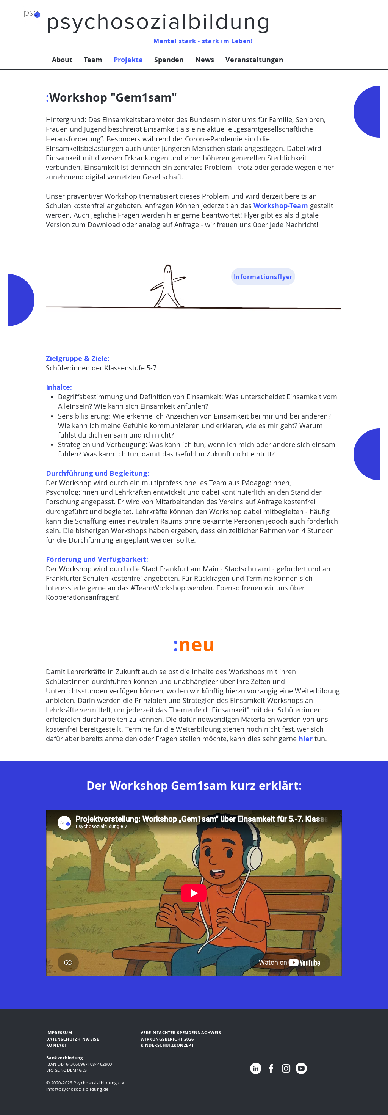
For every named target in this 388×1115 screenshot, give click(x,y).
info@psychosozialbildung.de (77, 1089)
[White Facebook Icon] (271, 1068)
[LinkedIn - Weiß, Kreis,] (255, 1068)
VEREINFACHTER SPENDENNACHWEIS (181, 1032)
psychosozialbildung (158, 21)
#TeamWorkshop (158, 587)
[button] (56, 1045)
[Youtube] (301, 1068)
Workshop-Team (280, 205)
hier (306, 738)
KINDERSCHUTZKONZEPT (167, 1045)
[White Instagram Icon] (286, 1068)
